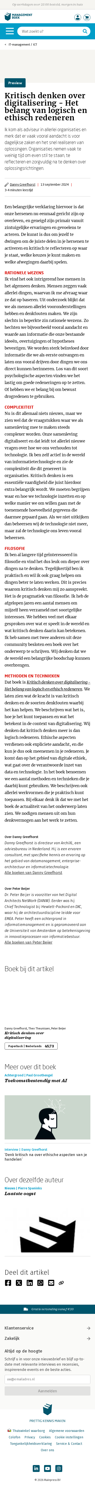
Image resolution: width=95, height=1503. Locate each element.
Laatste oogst (20, 1194)
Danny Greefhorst (22, 184)
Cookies (45, 1437)
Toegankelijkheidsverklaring (31, 1444)
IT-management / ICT (23, 44)
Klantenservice (19, 1328)
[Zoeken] (85, 31)
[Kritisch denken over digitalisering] (21, 999)
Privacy (29, 1437)
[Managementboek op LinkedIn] (36, 1468)
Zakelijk (12, 1338)
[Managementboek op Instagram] (58, 1468)
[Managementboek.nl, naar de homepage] (18, 20)
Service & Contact (69, 1444)
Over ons (47, 1450)
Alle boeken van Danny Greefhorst (33, 872)
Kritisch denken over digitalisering (24, 1035)
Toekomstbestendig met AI (36, 1081)
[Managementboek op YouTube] (47, 1468)
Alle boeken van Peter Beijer (28, 942)
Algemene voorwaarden (66, 1431)
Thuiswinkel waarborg (29, 1431)
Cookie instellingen (69, 1437)
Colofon (14, 1437)
